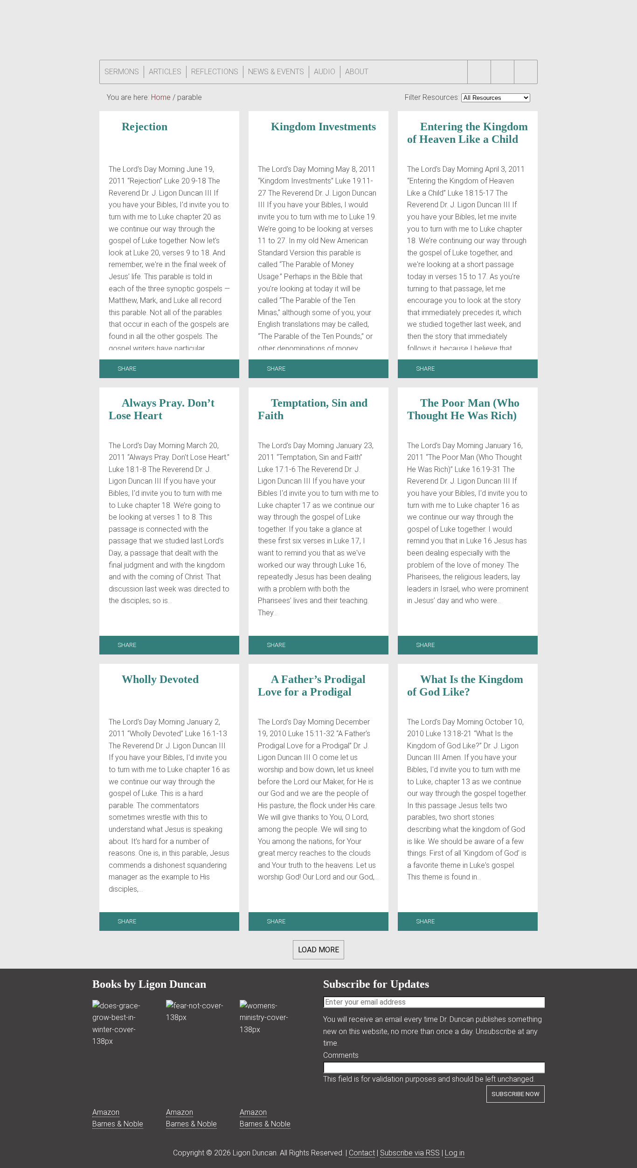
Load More (318, 949)
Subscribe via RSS (410, 1152)
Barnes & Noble (117, 1123)
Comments (341, 1055)
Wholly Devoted (160, 679)
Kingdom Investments (323, 126)
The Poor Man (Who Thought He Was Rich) (463, 409)
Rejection (144, 126)
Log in (454, 1152)
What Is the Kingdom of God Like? (465, 685)
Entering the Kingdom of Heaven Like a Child (467, 132)
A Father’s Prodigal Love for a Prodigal (312, 685)
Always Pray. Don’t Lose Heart (162, 409)
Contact (362, 1152)
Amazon (105, 1112)
